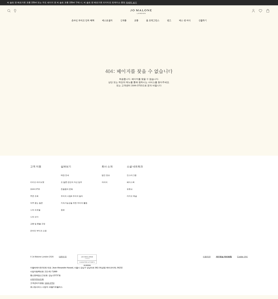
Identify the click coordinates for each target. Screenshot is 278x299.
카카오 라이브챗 (37, 182)
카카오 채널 (132, 196)
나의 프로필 (35, 210)
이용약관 (207, 257)
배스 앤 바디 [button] (185, 20)
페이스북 (130, 182)
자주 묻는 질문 (36, 203)
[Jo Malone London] (141, 11)
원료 (63, 210)
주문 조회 (34, 196)
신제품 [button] (123, 20)
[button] (82, 20)
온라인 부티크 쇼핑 (38, 231)
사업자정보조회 (37, 279)
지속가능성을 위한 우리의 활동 (74, 203)
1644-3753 (49, 283)
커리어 (104, 182)
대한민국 (63, 257)
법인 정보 (106, 175)
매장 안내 (65, 175)
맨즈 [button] (169, 20)
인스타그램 (131, 175)
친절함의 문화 (67, 189)
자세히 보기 (131, 2)
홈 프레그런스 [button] (152, 20)
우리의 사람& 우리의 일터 (72, 196)
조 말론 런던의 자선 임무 (71, 182)
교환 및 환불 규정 (37, 224)
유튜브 (130, 189)
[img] (253, 11)
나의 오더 (34, 217)
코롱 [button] (136, 20)
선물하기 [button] (202, 20)
